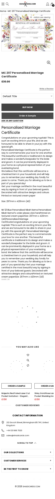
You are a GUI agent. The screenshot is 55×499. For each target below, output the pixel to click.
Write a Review (46, 88)
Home (3, 11)
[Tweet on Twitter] (7, 284)
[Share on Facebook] (3, 284)
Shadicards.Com (31, 486)
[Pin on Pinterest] (12, 284)
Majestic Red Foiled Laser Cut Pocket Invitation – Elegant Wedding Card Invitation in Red (16, 394)
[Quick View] (28, 360)
